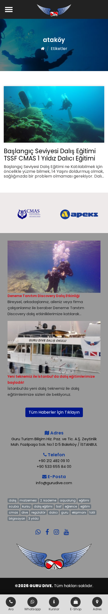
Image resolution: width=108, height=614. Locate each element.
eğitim (85, 506)
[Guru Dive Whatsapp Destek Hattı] (39, 528)
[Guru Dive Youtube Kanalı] (68, 528)
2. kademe (48, 500)
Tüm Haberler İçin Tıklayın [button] (54, 412)
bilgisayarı (17, 518)
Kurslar (54, 609)
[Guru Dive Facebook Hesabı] (49, 528)
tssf (59, 506)
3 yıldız (33, 518)
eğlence (71, 506)
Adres (97, 609)
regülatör (38, 512)
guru (64, 512)
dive (24, 512)
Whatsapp (32, 609)
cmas (13, 512)
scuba (14, 506)
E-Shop (75, 609)
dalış (12, 500)
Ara (11, 609)
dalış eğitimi (43, 506)
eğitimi (84, 500)
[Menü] (9, 9)
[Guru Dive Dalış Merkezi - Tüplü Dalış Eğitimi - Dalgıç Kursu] (54, 10)
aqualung (68, 500)
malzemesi (28, 500)
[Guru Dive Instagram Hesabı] (58, 528)
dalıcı (53, 512)
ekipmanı (79, 512)
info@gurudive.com (54, 482)
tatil (92, 512)
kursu (26, 506)
